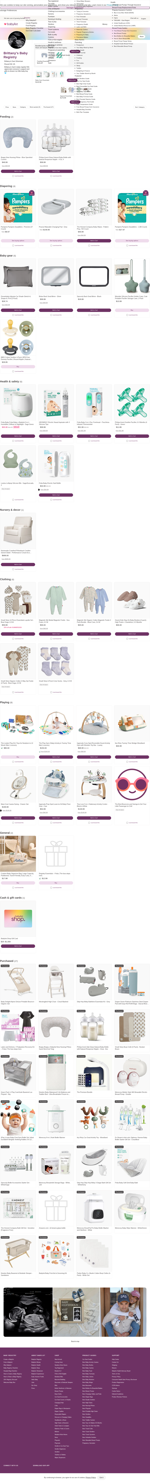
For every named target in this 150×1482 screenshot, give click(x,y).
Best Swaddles (86, 1417)
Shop (57, 1355)
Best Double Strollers (88, 1400)
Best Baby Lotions (87, 1376)
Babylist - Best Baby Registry (11, 24)
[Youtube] (27, 1470)
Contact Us (115, 1362)
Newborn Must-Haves (61, 1365)
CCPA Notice (116, 1385)
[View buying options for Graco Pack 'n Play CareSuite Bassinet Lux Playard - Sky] (18, 1072)
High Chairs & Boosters (62, 1423)
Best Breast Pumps (88, 1391)
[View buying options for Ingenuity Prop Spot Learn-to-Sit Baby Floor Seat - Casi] (56, 784)
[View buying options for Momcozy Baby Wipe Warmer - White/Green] (132, 1208)
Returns (114, 1368)
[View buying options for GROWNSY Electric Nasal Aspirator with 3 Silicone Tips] (56, 402)
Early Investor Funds (37, 1376)
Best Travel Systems (88, 1434)
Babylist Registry (36, 1359)
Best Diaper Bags (87, 1397)
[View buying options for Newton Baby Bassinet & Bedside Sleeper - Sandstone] (18, 1253)
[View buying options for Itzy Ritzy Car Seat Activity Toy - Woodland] (94, 1118)
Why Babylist (7, 1365)
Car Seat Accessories (61, 1397)
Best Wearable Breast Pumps (91, 1440)
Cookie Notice (116, 1391)
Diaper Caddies (59, 1411)
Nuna (56, 1437)
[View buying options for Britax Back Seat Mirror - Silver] (56, 277)
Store (14, 107)
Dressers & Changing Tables (63, 1417)
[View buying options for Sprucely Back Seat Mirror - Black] (94, 277)
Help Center (115, 1359)
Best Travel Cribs (87, 1428)
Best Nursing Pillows (88, 1405)
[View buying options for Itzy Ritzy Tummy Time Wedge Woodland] (132, 723)
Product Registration (118, 1382)
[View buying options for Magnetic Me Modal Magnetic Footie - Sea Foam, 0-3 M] (56, 600)
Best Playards (86, 1408)
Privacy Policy (116, 1376)
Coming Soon (59, 1362)
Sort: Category (139, 107)
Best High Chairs (87, 1402)
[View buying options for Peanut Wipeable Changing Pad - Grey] (56, 207)
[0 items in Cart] (144, 24)
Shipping (114, 1365)
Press (33, 1388)
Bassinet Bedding (60, 1379)
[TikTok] (5, 1470)
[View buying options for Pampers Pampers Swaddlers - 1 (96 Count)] (132, 207)
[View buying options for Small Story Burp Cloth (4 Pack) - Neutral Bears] (132, 1027)
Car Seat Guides (87, 1359)
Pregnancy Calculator (88, 1443)
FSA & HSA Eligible (60, 1374)
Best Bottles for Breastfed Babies (92, 1388)
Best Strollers (86, 1414)
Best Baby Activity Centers (90, 1362)
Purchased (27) (49, 107)
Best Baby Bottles (87, 1365)
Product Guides (89, 1355)
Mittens (57, 1431)
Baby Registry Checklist (11, 1368)
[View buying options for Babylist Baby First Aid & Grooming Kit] (56, 1253)
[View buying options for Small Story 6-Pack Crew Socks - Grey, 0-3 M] (56, 661)
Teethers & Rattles (60, 1454)
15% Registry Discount (10, 1379)
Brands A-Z (58, 1371)
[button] (50, 77)
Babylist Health (35, 1365)
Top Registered (59, 1368)
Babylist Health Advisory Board (121, 1371)
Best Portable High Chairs (90, 1411)
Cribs (56, 1405)
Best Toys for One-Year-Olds (90, 1426)
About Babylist (38, 1355)
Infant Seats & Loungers (62, 1426)
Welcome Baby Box (9, 1382)
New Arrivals (58, 1359)
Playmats (57, 1443)
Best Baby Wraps (87, 1382)
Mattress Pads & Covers (62, 1428)
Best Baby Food (87, 1371)
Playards (57, 1440)
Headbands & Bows (60, 1420)
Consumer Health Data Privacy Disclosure (124, 1379)
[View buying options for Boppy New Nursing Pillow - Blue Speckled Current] (18, 138)
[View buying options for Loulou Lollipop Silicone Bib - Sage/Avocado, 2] (18, 463)
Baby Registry (10, 1355)
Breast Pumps (59, 1391)
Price (7, 107)
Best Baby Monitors (88, 1379)
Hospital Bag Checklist (10, 1371)
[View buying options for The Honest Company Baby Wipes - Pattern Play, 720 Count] (94, 207)
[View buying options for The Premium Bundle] (94, 1072)
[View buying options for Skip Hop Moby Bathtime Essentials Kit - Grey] (94, 982)
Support (115, 1355)
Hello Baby (34, 1379)
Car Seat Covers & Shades (63, 1400)
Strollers (57, 1452)
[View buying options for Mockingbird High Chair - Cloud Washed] (56, 982)
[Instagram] (10, 1470)
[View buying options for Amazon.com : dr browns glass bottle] (56, 1208)
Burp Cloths (58, 1394)
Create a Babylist (9, 1359)
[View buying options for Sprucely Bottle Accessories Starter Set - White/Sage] (18, 1163)
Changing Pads (59, 1402)
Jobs (32, 1382)
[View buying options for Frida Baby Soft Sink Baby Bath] (132, 1163)
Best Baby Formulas (88, 1374)
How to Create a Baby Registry (13, 1374)
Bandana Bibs (59, 1376)
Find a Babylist (8, 1362)
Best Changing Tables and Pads (91, 1394)
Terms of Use (116, 1374)
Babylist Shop (35, 1368)
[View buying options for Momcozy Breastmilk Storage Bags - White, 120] (56, 1163)
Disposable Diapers (60, 1414)
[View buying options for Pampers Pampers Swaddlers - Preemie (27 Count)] (18, 207)
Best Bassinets (87, 1385)
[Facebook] (14, 1470)
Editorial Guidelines (117, 1394)
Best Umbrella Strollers (89, 1437)
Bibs (56, 1385)
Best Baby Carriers (88, 1368)
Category (23, 107)
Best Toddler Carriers (88, 1420)
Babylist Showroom (37, 1371)
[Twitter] (23, 1470)
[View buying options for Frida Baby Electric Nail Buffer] (56, 463)
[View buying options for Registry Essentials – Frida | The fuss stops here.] (56, 854)
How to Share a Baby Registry (12, 1376)
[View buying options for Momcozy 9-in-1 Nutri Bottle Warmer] (56, 1118)
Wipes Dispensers (60, 1457)
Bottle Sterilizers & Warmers (63, 1388)
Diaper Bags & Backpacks (62, 1408)
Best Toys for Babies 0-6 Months (92, 1423)
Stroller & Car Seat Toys (62, 1446)
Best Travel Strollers (88, 1431)
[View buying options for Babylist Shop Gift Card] (18, 919)
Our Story (34, 1385)
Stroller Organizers (60, 1449)
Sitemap (114, 1388)
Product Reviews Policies (119, 1397)
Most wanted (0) (35, 107)
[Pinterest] (19, 1470)
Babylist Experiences (37, 1374)
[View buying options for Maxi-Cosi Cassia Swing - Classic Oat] (18, 784)
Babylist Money (36, 1362)
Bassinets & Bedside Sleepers (64, 1382)
